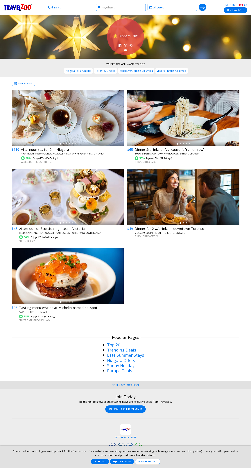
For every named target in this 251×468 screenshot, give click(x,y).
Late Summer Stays (125, 355)
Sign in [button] (230, 5)
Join (235, 10)
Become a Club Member (125, 409)
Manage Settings (147, 461)
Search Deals (202, 7)
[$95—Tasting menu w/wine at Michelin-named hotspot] (68, 276)
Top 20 (113, 344)
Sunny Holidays (122, 365)
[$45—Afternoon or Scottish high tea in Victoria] (68, 197)
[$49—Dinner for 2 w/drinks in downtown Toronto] (183, 197)
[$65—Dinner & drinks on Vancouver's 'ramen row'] (183, 118)
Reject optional (122, 461)
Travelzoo (18, 7)
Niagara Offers (121, 360)
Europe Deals (119, 370)
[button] (120, 45)
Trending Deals (121, 350)
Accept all (100, 461)
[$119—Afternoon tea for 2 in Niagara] (68, 118)
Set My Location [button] (127, 385)
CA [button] (245, 5)
